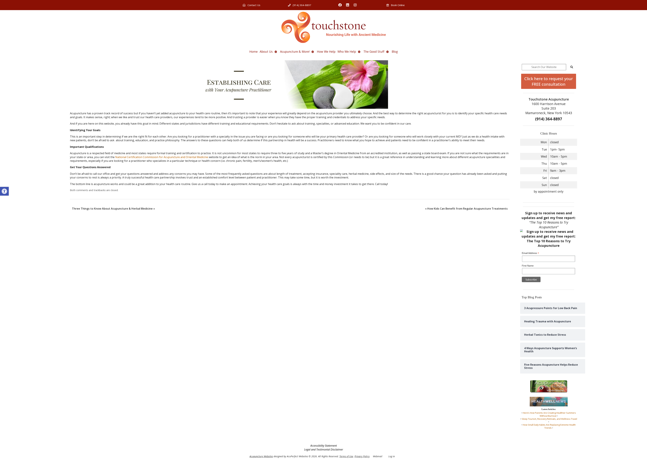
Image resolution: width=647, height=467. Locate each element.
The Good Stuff (373, 51)
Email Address (530, 253)
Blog (395, 51)
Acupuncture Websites (261, 456)
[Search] (572, 67)
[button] (4, 191)
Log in (391, 456)
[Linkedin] (347, 5)
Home (253, 51)
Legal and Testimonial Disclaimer (323, 449)
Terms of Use (346, 456)
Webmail (377, 456)
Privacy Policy (362, 456)
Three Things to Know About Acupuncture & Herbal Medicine (113, 208)
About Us (266, 51)
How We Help (326, 51)
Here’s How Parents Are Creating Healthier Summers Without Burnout (549, 414)
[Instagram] (355, 5)
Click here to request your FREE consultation (548, 81)
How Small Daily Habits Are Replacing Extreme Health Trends (549, 426)
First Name (528, 265)
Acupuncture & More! (295, 51)
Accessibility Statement (323, 445)
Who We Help (346, 51)
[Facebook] (340, 5)
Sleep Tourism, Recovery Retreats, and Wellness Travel (549, 418)
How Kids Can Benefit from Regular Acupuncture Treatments (466, 208)
